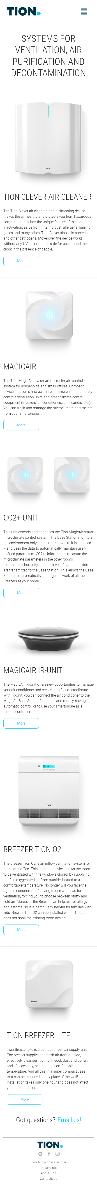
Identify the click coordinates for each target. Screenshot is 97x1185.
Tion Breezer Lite (38, 1035)
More (21, 261)
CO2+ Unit (20, 518)
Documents (49, 1168)
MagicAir (19, 366)
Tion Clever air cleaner (47, 197)
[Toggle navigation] (84, 11)
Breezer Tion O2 (32, 849)
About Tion (48, 1173)
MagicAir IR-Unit (32, 670)
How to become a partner (48, 1162)
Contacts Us (48, 1178)
